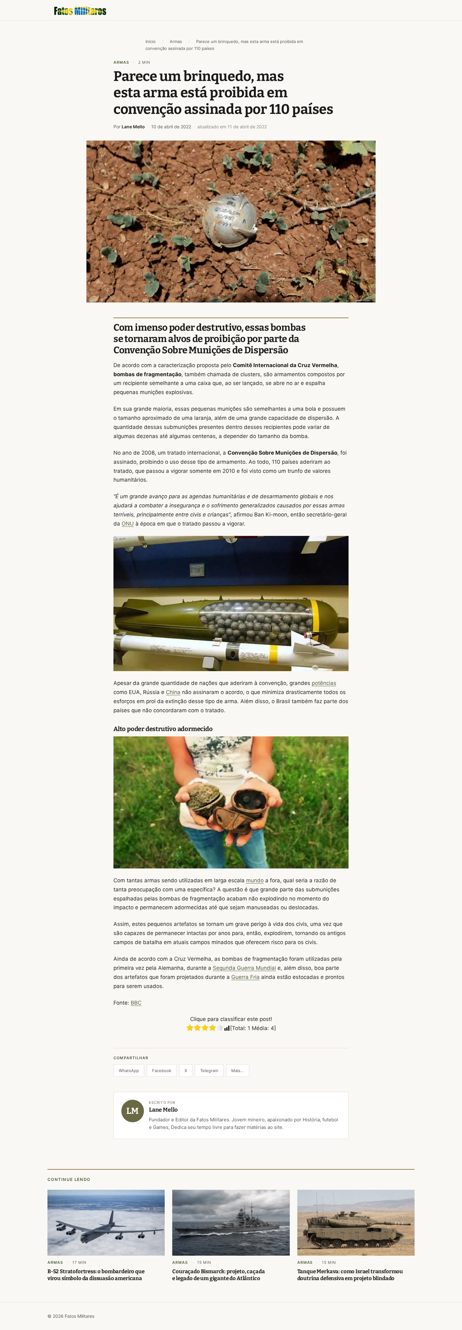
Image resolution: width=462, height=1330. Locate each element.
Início (151, 41)
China (173, 692)
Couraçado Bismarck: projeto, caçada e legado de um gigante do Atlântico (218, 1275)
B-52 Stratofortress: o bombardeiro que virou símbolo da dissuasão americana (96, 1275)
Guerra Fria (245, 977)
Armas (176, 41)
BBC (136, 1003)
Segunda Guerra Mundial (244, 968)
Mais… (237, 1070)
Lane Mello (133, 126)
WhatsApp (129, 1070)
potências (324, 683)
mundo (255, 880)
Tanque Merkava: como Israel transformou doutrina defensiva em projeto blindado (350, 1275)
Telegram (209, 1070)
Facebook (161, 1070)
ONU (128, 524)
